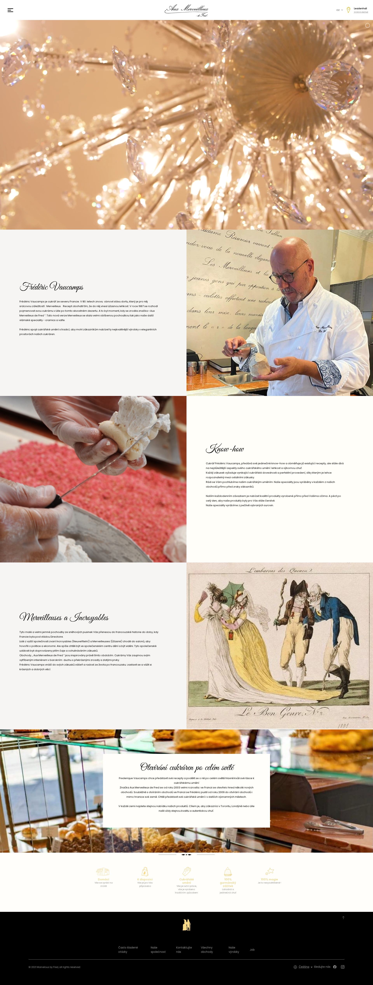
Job (252, 950)
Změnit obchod (361, 12)
